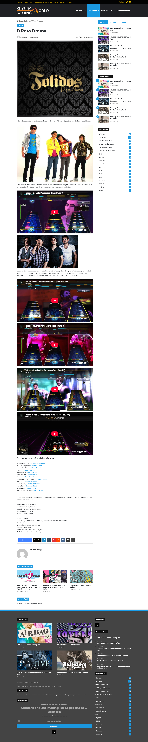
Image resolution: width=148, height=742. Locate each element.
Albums (101, 190)
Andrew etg (23, 37)
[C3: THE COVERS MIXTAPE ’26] (103, 40)
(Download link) (39, 463)
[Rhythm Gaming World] (33, 10)
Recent (102, 22)
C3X (100, 154)
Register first (58, 695)
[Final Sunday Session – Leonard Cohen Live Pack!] (103, 48)
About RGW (28, 2)
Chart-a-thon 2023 (105, 147)
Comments (125, 22)
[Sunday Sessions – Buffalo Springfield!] (103, 57)
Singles (101, 184)
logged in (27, 604)
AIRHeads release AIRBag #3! (28, 645)
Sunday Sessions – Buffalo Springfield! (72, 672)
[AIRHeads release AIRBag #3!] (103, 31)
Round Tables (104, 167)
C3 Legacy (102, 137)
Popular (113, 22)
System (101, 174)
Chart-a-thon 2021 (105, 141)
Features (80, 10)
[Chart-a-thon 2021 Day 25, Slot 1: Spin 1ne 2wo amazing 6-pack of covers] (28, 576)
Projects (101, 187)
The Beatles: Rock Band (107, 151)
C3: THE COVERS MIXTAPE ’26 (68, 645)
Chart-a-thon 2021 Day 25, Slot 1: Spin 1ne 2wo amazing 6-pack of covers (28, 587)
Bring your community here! (46, 2)
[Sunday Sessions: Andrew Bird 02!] (103, 66)
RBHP (101, 177)
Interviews (102, 164)
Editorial (102, 180)
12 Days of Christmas (106, 144)
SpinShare (102, 157)
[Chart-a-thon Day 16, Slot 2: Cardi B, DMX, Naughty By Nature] (55, 576)
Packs (101, 170)
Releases (92, 10)
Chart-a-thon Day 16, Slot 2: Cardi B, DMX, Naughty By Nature (54, 587)
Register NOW (66, 2)
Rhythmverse (123, 10)
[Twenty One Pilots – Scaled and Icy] (81, 576)
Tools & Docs (107, 10)
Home (20, 2)
